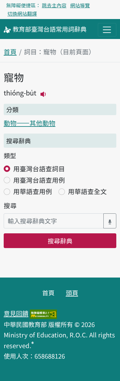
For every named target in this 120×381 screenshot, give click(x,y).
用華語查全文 (87, 191)
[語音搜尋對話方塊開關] (109, 220)
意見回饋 (16, 313)
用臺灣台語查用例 (39, 180)
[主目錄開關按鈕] (107, 30)
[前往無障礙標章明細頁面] (43, 313)
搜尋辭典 (60, 240)
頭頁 (72, 292)
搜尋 (10, 205)
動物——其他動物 (29, 122)
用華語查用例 (32, 191)
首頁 (10, 51)
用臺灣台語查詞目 (39, 168)
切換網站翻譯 (22, 13)
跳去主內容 (54, 5)
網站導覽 (80, 5)
